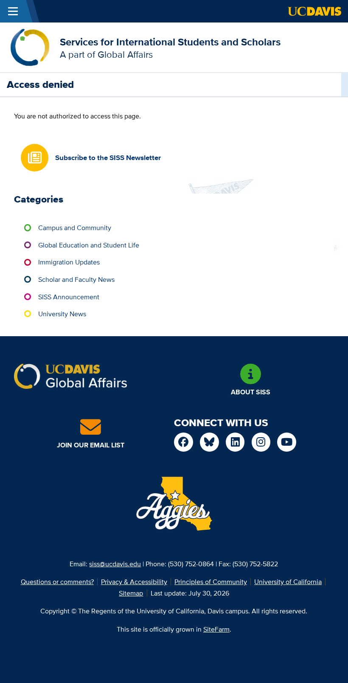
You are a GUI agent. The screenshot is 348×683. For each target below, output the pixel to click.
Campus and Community (74, 227)
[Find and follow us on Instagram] (261, 442)
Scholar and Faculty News (76, 279)
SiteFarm (216, 629)
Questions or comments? (57, 581)
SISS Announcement (68, 297)
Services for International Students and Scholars (170, 41)
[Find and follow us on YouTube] (286, 442)
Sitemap (131, 593)
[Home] (30, 47)
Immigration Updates (69, 262)
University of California (288, 581)
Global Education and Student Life (88, 245)
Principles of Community (210, 581)
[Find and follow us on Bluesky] (209, 442)
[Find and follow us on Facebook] (183, 442)
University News (62, 314)
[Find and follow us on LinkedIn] (235, 442)
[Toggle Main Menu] (13, 11)
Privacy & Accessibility (134, 581)
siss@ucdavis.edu (115, 564)
